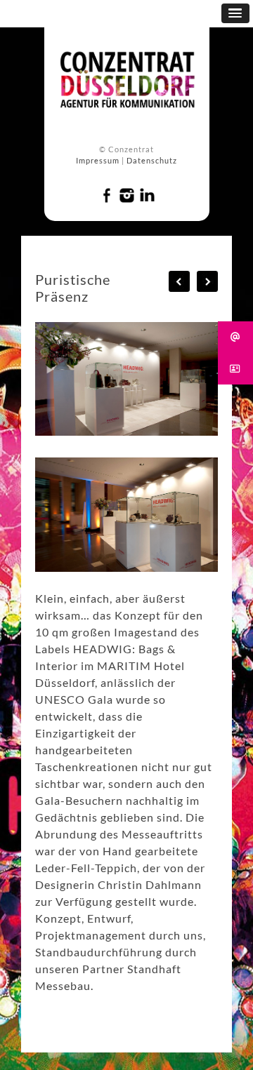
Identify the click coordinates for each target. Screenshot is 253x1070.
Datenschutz (151, 160)
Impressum (97, 160)
